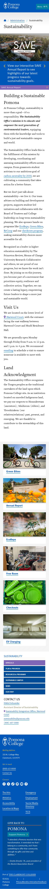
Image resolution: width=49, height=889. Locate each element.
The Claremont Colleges (22, 874)
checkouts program (32, 230)
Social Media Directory (32, 804)
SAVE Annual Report (11, 87)
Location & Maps (11, 808)
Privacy (19, 881)
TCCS (28, 811)
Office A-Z (10, 662)
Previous (4, 66)
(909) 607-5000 (11, 722)
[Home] (12, 6)
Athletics (7, 797)
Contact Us (7, 772)
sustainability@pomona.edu (16, 718)
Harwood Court (15, 317)
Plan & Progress (13, 668)
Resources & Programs (16, 674)
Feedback (42, 881)
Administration (17, 20)
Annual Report (14, 505)
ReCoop (8, 230)
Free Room (12, 573)
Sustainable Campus (14, 680)
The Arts (6, 792)
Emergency (31, 792)
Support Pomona (17, 834)
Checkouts (12, 607)
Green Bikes (36, 226)
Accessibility (9, 803)
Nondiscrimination (30, 881)
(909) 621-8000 (9, 768)
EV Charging (13, 641)
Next (44, 66)
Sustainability (13, 656)
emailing (8, 350)
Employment (32, 797)
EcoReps (24, 226)
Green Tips (6, 83)
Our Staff (10, 691)
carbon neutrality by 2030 (18, 176)
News (8, 686)
